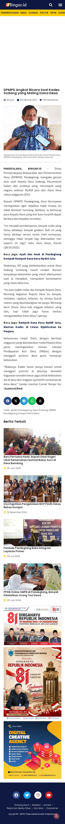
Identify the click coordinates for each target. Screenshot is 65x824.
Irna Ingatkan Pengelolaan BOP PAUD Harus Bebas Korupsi (32, 505)
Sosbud (33, 12)
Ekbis (23, 12)
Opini (53, 12)
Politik (44, 12)
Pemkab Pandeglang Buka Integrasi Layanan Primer (27, 549)
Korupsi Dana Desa (28, 413)
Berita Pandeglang (21, 410)
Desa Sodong (40, 410)
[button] (51, 5)
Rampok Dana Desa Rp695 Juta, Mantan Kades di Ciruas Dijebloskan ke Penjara (32, 327)
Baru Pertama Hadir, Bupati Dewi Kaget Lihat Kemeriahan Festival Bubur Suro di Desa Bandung (30, 460)
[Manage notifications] (56, 816)
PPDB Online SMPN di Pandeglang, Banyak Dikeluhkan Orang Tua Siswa (31, 593)
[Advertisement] (32, 50)
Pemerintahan (10, 12)
